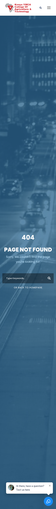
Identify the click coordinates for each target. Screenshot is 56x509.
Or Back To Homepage (28, 287)
